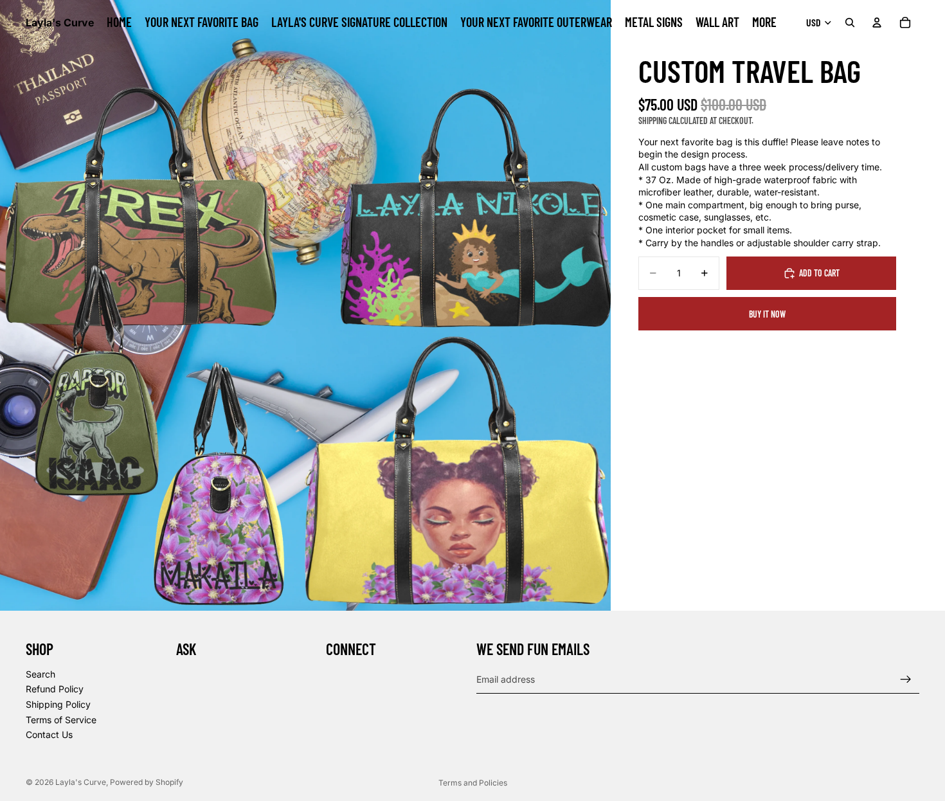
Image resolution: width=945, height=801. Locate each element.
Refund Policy (55, 689)
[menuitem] (764, 22)
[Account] (877, 22)
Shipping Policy (58, 704)
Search (40, 674)
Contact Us (49, 735)
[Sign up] (905, 679)
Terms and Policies (472, 783)
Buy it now (767, 314)
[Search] (850, 22)
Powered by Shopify (146, 782)
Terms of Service (61, 719)
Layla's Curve (80, 782)
